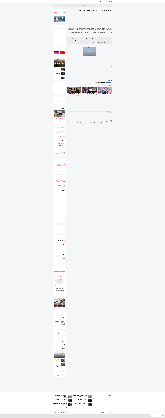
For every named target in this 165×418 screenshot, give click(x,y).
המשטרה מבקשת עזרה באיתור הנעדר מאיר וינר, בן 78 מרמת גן (59, 169)
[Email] (97, 82)
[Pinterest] (98, 82)
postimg (64, 344)
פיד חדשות (63, 26)
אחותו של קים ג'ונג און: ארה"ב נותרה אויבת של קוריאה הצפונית (59, 136)
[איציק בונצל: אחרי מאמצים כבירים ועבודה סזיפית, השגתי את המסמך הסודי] (90, 404)
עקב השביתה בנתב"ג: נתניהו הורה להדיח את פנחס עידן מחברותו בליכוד (59, 166)
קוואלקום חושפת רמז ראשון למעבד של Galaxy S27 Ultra (60, 181)
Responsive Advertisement (82, 5)
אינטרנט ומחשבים (102, 395)
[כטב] (90, 400)
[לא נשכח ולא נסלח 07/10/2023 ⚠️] (63, 78)
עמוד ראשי (104, 1)
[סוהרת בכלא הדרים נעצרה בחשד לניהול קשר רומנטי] (63, 73)
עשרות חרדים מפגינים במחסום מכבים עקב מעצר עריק (59, 162)
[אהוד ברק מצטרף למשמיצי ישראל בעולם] (63, 375)
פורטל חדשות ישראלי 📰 (104, 412)
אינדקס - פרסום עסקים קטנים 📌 (60, 119)
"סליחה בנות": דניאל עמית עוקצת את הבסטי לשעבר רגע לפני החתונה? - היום (59, 152)
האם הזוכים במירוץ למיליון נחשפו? (57, 370)
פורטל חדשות (63, 341)
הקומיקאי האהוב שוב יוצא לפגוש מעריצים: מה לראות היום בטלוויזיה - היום (59, 155)
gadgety (64, 249)
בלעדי (64, 142)
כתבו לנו (58, 412)
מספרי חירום (75, 1)
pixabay (64, 339)
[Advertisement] (89, 20)
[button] (56, 1)
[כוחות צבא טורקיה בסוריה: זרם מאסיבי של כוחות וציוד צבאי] (70, 396)
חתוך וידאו (63, 232)
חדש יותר (110, 120)
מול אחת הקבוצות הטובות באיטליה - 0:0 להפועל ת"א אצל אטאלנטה (60, 164)
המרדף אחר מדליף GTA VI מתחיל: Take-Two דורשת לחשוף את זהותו (59, 184)
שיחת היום (63, 145)
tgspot (64, 252)
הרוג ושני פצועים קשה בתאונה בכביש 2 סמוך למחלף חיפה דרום (59, 131)
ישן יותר (69, 120)
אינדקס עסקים (63, 229)
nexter (64, 251)
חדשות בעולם (102, 398)
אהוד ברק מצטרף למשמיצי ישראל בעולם (57, 374)
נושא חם (64, 144)
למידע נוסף (153, 413)
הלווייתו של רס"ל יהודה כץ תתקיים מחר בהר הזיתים (59, 168)
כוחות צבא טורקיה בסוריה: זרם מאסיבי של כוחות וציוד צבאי (60, 396)
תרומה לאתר (54, 412)
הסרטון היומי (89, 1)
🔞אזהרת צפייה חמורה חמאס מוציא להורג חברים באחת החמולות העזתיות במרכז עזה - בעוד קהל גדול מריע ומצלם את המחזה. (57, 365)
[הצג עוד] (95, 82)
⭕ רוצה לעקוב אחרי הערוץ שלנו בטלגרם (60, 240)
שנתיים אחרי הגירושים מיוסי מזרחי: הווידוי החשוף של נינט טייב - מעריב (59, 150)
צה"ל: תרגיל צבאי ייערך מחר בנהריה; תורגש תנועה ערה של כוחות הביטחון (59, 134)
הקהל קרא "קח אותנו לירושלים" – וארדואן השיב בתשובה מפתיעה (57, 69)
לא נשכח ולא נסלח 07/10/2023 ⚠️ (57, 77)
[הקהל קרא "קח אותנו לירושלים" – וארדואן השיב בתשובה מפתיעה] (63, 69)
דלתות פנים (63, 246)
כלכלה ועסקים (102, 400)
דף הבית (64, 226)
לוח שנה (85, 1)
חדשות (98, 1)
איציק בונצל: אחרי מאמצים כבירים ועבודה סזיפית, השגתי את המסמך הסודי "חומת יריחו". (74, 94)
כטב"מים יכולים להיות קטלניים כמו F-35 (91, 93)
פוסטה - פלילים (63, 236)
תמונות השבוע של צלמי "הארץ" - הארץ (60, 150)
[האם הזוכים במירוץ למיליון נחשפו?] (63, 371)
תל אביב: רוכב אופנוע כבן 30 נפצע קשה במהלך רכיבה (60, 133)
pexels (64, 342)
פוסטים (94, 1)
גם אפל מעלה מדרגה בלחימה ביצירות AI (60, 185)
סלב (64, 227)
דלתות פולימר (63, 248)
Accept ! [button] (161, 415)
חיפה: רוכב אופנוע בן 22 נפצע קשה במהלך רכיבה (59, 129)
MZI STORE (63, 254)
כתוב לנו (79, 1)
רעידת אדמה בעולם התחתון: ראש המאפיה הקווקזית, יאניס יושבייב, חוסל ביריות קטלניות (105, 94)
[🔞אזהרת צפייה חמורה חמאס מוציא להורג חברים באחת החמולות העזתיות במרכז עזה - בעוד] (63, 364)
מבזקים (101, 1)
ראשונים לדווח (63, 143)
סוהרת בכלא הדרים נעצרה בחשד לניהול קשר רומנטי (57, 73)
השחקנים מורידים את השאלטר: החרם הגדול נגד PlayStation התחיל (59, 179)
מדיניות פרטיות (70, 1)
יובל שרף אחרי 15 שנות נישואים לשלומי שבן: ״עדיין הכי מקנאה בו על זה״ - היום (59, 154)
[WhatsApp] (100, 82)
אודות (82, 1)
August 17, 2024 (95, 42)
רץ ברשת (102, 401)
